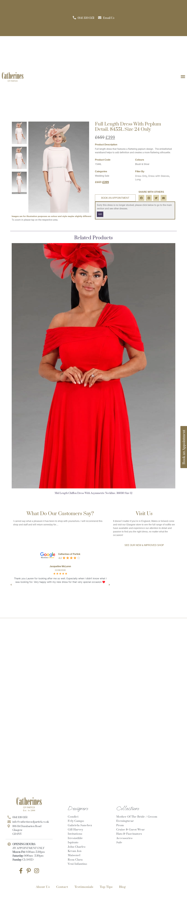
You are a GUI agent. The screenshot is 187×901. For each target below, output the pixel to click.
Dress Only (141, 175)
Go (100, 214)
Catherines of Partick (69, 554)
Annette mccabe (60, 566)
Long (138, 179)
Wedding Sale (102, 175)
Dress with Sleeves (158, 175)
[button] (141, 198)
